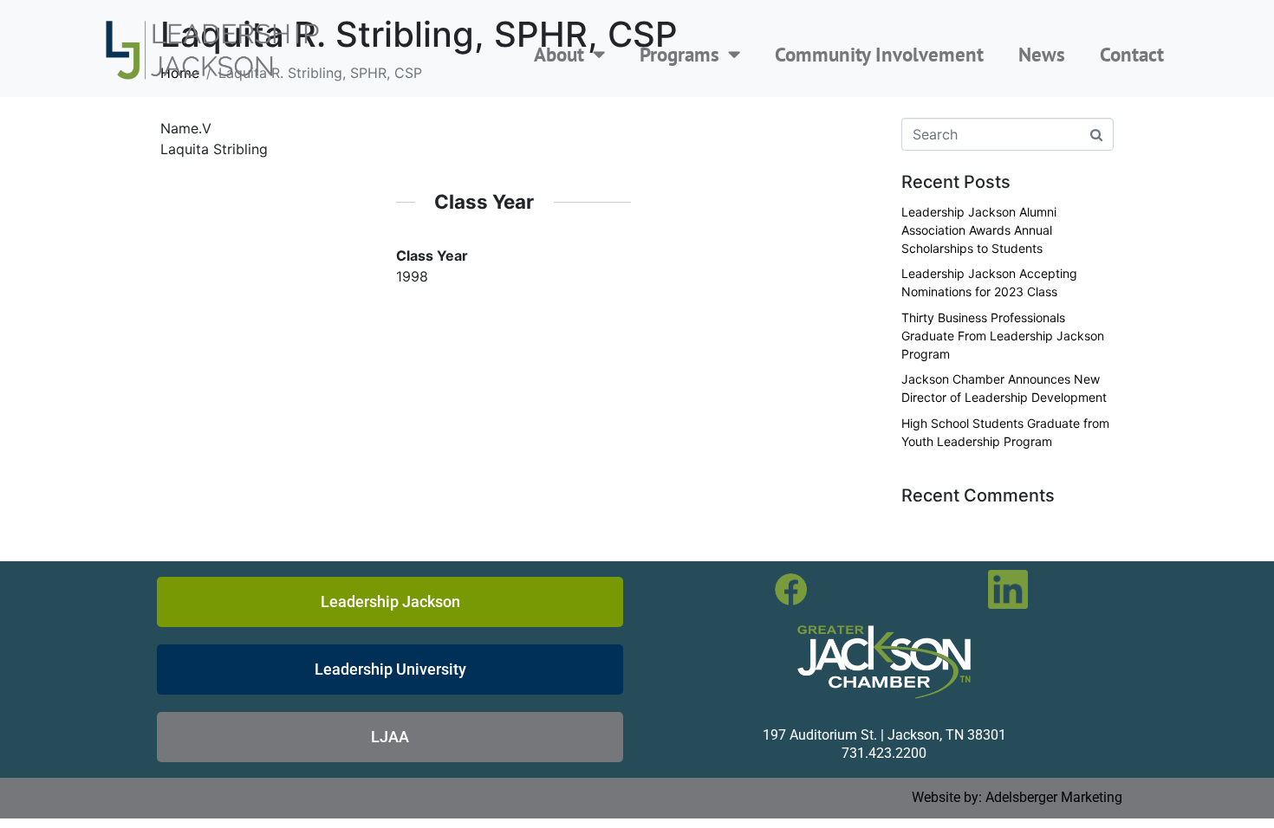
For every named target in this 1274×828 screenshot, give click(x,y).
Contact (1132, 54)
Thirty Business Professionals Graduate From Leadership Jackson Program (1002, 335)
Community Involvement (879, 54)
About (559, 54)
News (1041, 54)
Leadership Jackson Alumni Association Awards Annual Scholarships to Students (978, 230)
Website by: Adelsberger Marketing (1017, 797)
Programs (679, 54)
